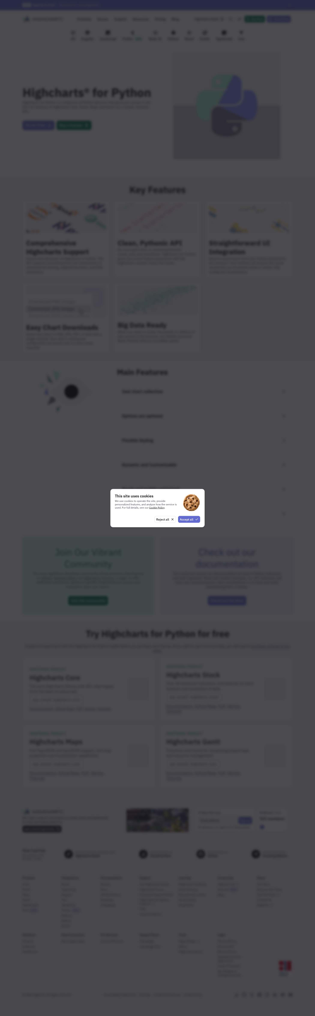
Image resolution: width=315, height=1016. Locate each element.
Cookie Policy (156, 507)
